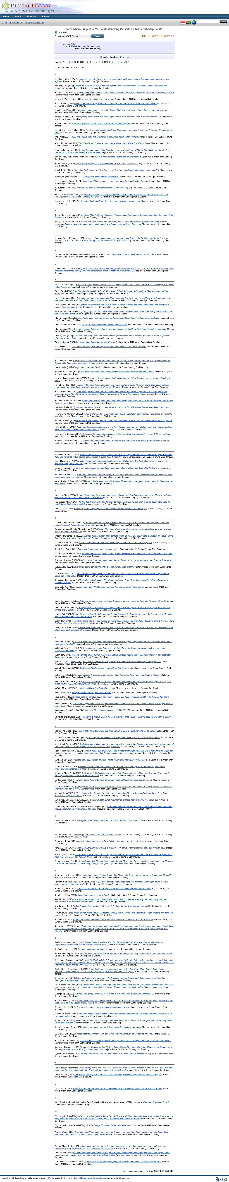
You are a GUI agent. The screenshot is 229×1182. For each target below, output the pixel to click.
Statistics (31, 16)
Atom (147, 36)
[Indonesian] (182, 21)
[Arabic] (188, 21)
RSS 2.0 (170, 36)
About (18, 16)
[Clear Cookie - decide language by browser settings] (194, 21)
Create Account (16, 22)
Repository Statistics (34, 22)
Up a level (62, 32)
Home (6, 16)
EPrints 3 (51, 1178)
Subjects (66, 44)
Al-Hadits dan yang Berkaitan (82, 46)
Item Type (124, 57)
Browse (45, 16)
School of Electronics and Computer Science (90, 1178)
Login (4, 22)
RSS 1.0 (158, 36)
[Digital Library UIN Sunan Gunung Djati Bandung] (29, 13)
